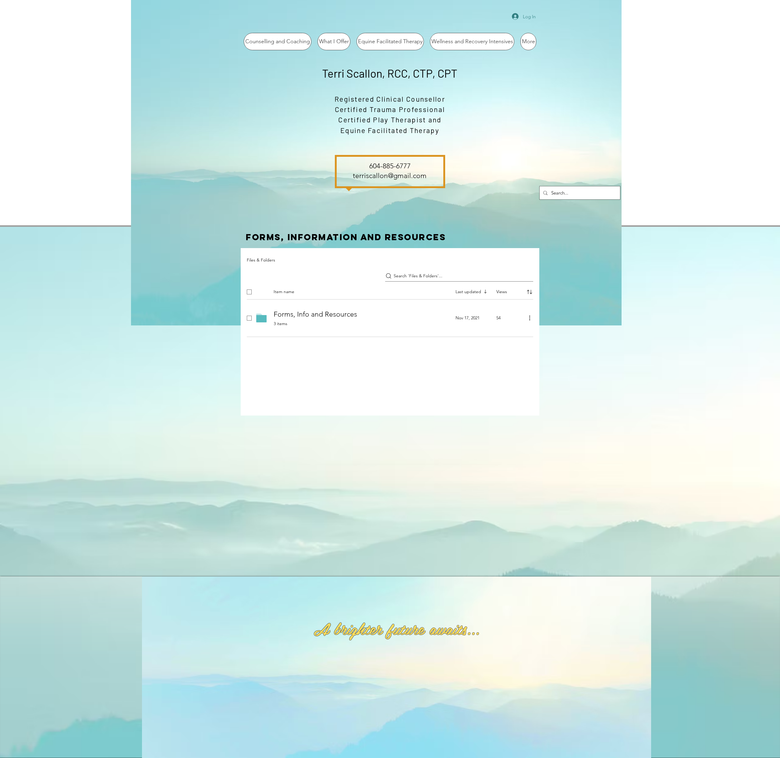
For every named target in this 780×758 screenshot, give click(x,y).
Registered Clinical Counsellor (390, 99)
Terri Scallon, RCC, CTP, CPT (389, 73)
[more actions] (529, 317)
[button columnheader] (529, 292)
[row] (390, 290)
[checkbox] (249, 292)
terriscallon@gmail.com (390, 176)
